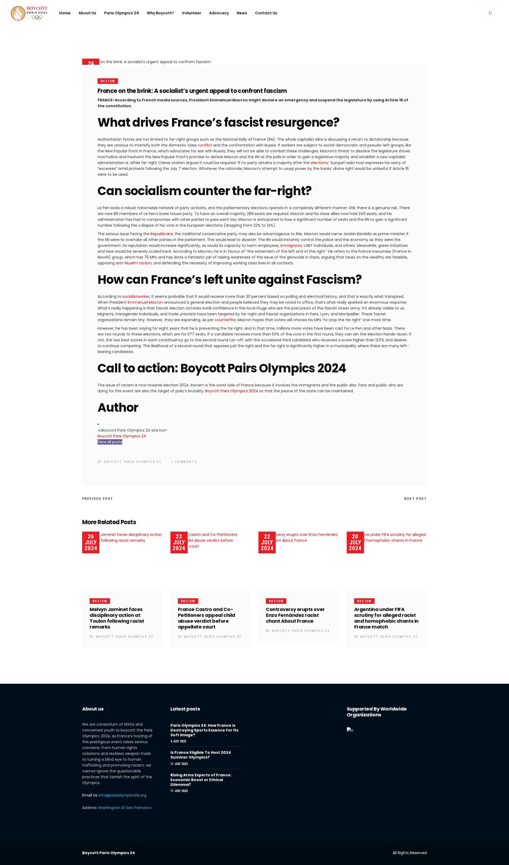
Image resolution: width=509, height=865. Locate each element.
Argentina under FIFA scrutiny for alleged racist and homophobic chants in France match (386, 618)
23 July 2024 (179, 542)
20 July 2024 (355, 542)
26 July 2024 (91, 542)
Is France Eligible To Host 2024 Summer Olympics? (200, 755)
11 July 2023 (179, 764)
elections (319, 162)
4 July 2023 (178, 741)
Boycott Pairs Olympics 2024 (231, 391)
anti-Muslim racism (134, 263)
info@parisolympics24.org (122, 795)
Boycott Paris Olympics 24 (122, 436)
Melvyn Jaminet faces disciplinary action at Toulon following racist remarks (117, 618)
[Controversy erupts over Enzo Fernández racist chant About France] (298, 561)
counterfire (225, 319)
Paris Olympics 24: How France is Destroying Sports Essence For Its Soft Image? (204, 730)
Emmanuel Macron (145, 302)
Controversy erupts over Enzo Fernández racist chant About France (295, 615)
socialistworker (136, 296)
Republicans (162, 233)
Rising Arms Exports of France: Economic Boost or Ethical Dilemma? (200, 779)
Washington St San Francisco (125, 807)
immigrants (291, 245)
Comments (185, 462)
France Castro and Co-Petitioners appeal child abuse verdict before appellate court (206, 618)
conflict (205, 145)
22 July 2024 (267, 542)
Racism (107, 81)
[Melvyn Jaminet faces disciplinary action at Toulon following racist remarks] (122, 561)
